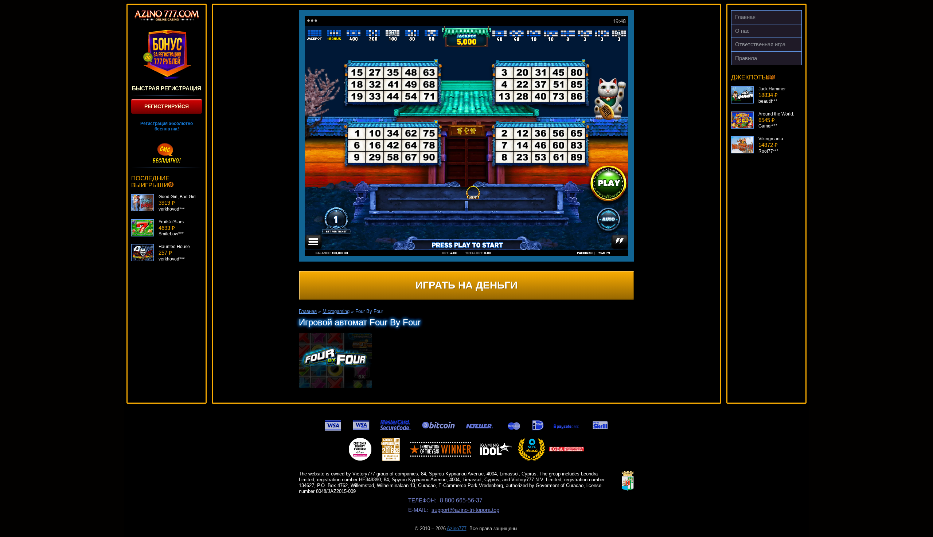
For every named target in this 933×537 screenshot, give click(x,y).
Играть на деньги (466, 285)
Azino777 (456, 528)
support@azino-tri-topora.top (465, 510)
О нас (742, 31)
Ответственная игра (760, 44)
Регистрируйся (166, 106)
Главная (745, 17)
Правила (746, 58)
